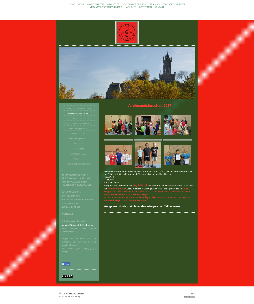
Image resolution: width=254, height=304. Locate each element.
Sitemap (80, 294)
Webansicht (189, 296)
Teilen (66, 264)
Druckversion (68, 294)
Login (192, 294)
